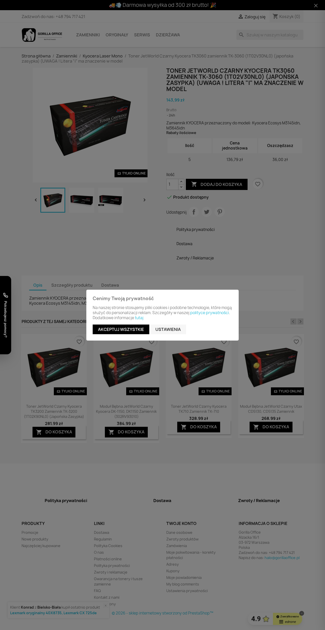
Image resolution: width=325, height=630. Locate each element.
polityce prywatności (209, 312)
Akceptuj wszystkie (121, 329)
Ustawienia (168, 329)
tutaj (139, 317)
